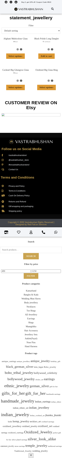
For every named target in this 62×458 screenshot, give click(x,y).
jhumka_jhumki (53, 415)
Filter (31, 276)
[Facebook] (6, 2)
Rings (31, 322)
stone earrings (20, 446)
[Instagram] (11, 2)
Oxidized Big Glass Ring (46, 70)
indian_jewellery (39, 407)
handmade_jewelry (17, 401)
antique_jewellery (23, 361)
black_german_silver (19, 366)
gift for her (54, 386)
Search (31, 256)
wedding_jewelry (40, 451)
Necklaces (31, 307)
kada (10, 422)
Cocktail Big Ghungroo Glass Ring (15, 71)
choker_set (39, 380)
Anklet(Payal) (31, 338)
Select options (15, 56)
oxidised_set (45, 426)
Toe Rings (31, 310)
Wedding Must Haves (31, 298)
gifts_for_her (13, 393)
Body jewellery (31, 302)
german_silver (39, 386)
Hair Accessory (31, 330)
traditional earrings (55, 446)
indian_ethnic (56, 402)
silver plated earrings (19, 440)
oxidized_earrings (16, 432)
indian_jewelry (15, 414)
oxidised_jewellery (12, 426)
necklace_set (35, 421)
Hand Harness (31, 346)
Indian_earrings (43, 401)
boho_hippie (38, 367)
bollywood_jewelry (21, 379)
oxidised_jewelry (29, 426)
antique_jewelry (40, 361)
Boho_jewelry (50, 367)
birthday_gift (55, 361)
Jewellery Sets (31, 334)
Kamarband (31, 291)
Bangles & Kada (31, 295)
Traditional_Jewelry (23, 451)
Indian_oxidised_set (37, 415)
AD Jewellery (31, 314)
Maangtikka (31, 326)
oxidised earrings (47, 422)
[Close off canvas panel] (31, 455)
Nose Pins (31, 342)
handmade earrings (53, 394)
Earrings (31, 318)
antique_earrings (9, 361)
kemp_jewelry (21, 421)
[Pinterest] (16, 2)
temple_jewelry (36, 446)
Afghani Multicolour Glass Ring (15, 40)
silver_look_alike (42, 439)
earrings (49, 379)
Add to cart (46, 56)
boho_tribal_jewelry (19, 373)
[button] (5, 9)
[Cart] (48, 9)
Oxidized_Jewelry (38, 432)
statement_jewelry (7, 446)
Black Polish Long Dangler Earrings (46, 40)
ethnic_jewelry (16, 386)
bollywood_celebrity (45, 372)
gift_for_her (35, 393)
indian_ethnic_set (20, 408)
